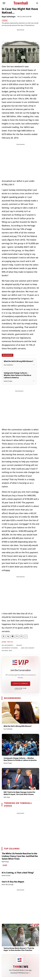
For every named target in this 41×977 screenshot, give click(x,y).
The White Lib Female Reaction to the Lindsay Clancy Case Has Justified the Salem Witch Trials (20, 856)
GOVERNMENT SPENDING (10, 648)
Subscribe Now (20, 688)
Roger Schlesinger (9, 16)
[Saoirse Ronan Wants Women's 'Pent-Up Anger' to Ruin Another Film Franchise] (20, 935)
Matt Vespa (7, 797)
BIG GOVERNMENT (7, 645)
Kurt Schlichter (8, 729)
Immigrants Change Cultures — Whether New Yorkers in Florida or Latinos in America (20, 759)
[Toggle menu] (4, 3)
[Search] (37, 3)
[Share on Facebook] (12, 636)
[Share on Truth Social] (8, 636)
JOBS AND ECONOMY (27, 648)
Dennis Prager (8, 763)
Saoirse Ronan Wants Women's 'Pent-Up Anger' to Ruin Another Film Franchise (19, 949)
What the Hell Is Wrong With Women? (18, 726)
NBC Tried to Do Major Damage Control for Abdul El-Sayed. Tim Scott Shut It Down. (19, 793)
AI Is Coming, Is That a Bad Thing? (18, 872)
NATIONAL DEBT (7, 651)
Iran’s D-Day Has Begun (13, 881)
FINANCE (19, 645)
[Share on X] (3, 636)
